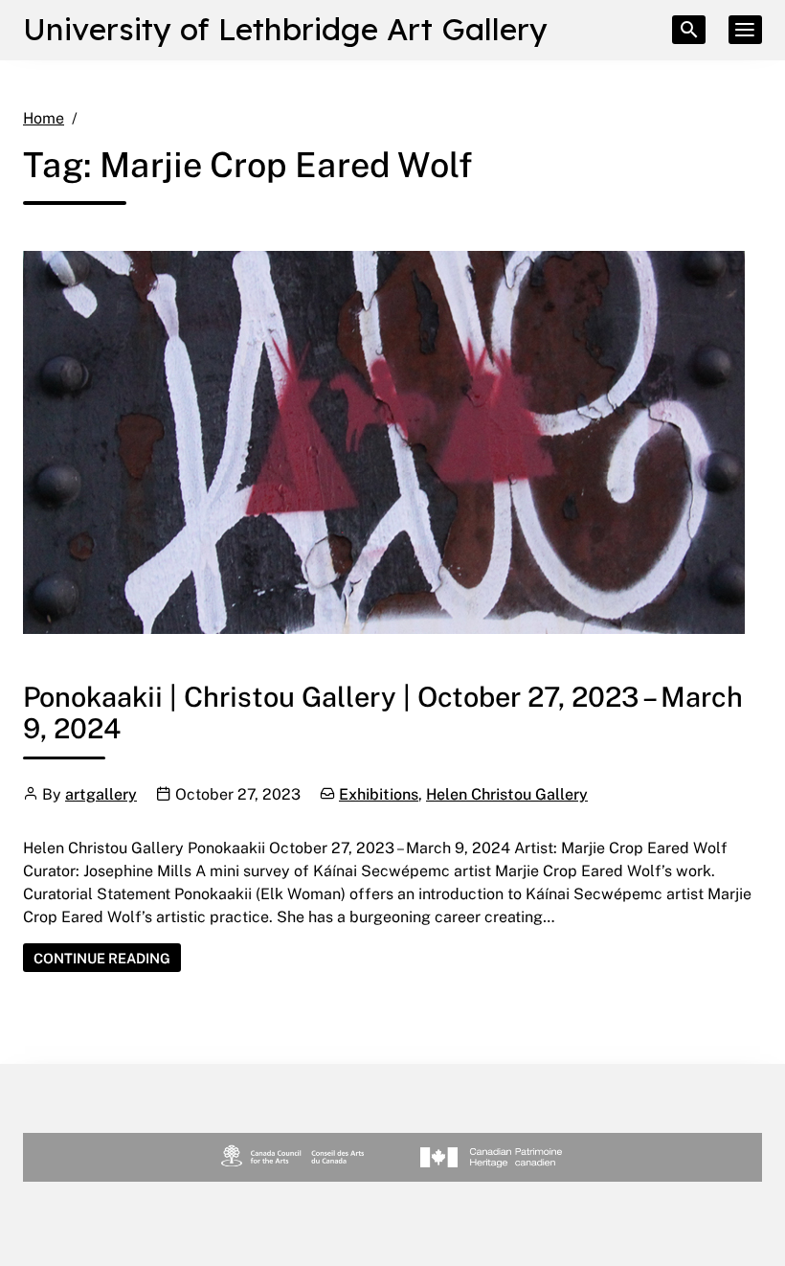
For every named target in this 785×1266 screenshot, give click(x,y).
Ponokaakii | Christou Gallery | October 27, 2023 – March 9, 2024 (383, 711)
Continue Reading (107, 957)
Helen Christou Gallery (507, 793)
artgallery (101, 793)
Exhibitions (378, 793)
